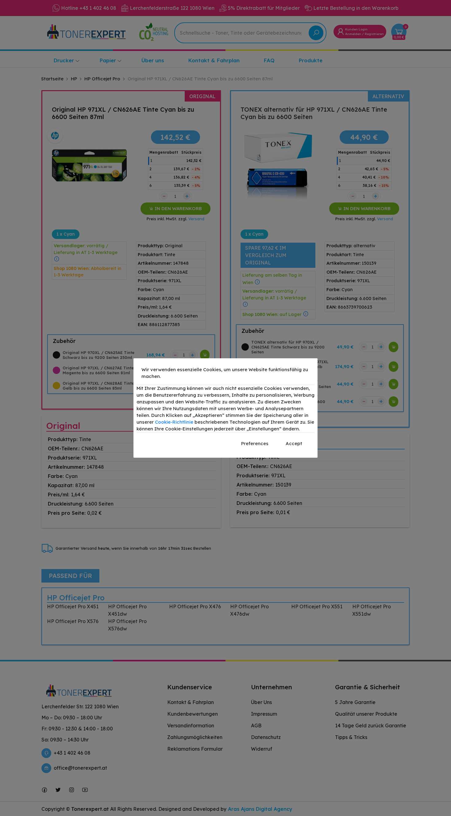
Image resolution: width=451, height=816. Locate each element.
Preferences (254, 443)
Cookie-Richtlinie (174, 422)
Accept (294, 443)
